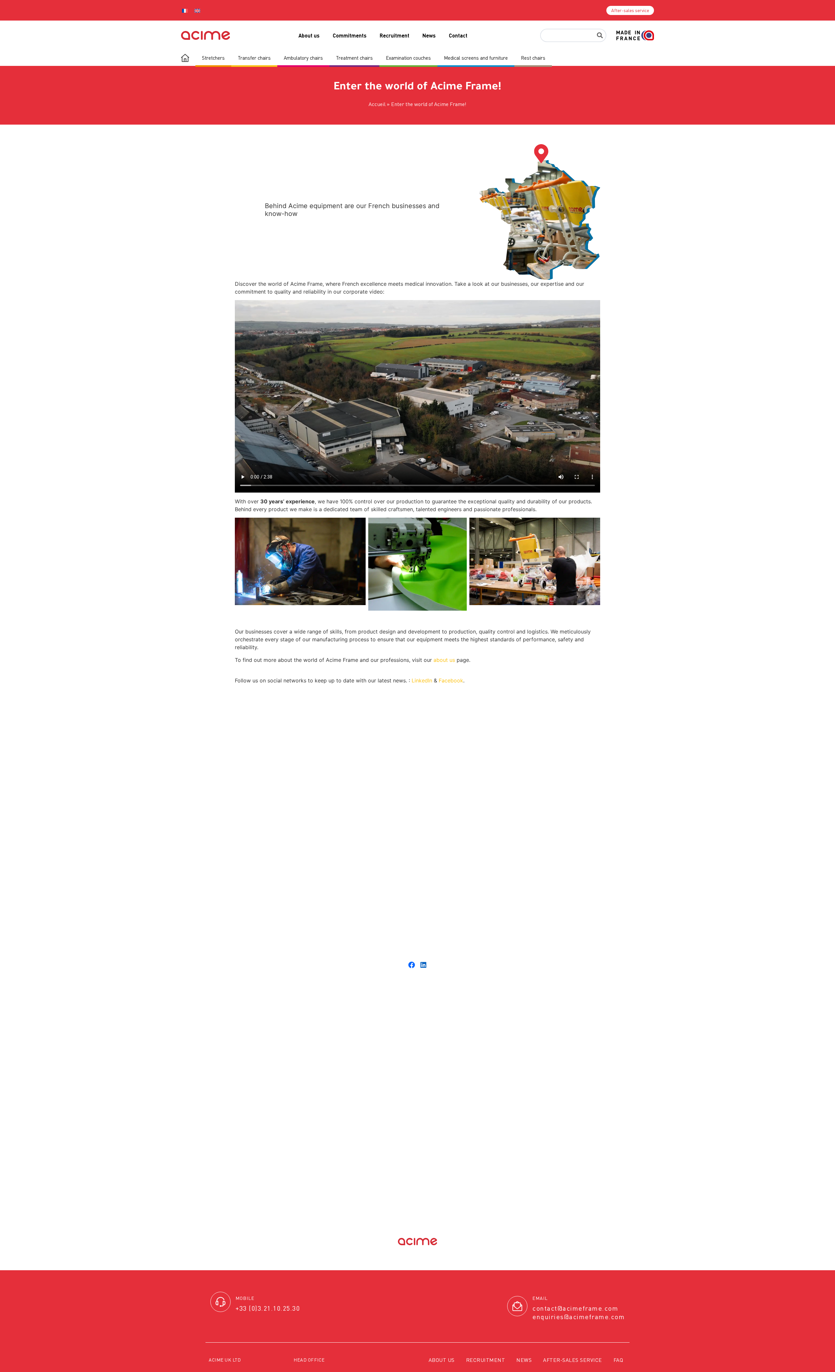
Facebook (451, 680)
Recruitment (394, 35)
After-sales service (572, 1360)
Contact (458, 35)
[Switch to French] (185, 10)
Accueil (377, 104)
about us (444, 660)
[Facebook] (412, 965)
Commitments (350, 35)
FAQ (618, 1360)
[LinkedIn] (423, 965)
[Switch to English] (197, 10)
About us (309, 35)
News (429, 35)
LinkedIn (422, 680)
